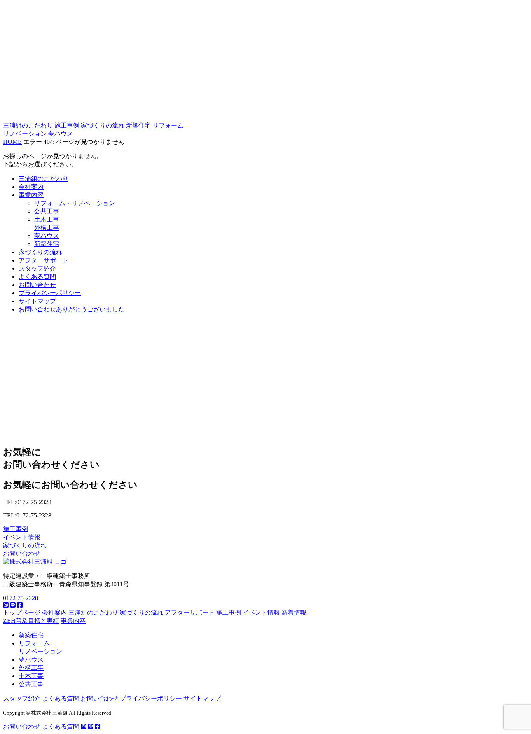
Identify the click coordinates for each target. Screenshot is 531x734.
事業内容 (31, 195)
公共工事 (46, 211)
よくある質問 (37, 276)
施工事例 (66, 125)
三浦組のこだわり (28, 125)
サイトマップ (37, 301)
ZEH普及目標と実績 (31, 620)
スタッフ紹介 (37, 268)
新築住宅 (138, 125)
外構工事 (46, 227)
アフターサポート (43, 260)
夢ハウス (60, 133)
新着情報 (293, 612)
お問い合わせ (37, 284)
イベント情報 (21, 537)
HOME (12, 141)
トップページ (21, 612)
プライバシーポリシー (50, 293)
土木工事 (46, 219)
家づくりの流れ (102, 125)
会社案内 (31, 187)
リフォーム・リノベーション (74, 203)
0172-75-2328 (20, 598)
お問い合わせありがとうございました (71, 309)
